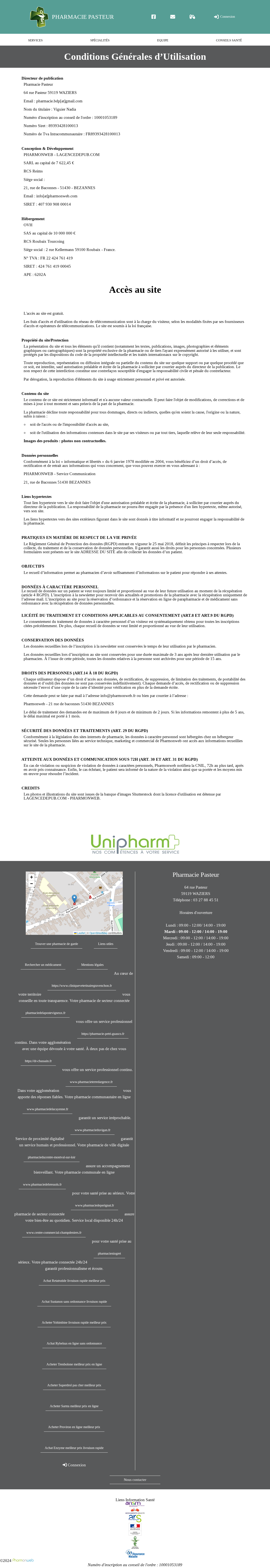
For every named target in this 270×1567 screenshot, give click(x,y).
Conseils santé (229, 40)
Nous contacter (135, 1480)
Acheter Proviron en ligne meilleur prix (74, 1427)
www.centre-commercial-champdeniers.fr (53, 1232)
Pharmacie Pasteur (83, 17)
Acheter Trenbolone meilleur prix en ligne (74, 1364)
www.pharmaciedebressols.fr (42, 1184)
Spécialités (99, 40)
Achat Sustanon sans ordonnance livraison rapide (74, 1301)
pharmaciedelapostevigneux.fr (45, 1013)
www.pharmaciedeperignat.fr (94, 1205)
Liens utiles (105, 944)
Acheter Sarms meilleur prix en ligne (74, 1406)
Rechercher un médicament (43, 964)
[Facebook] (154, 17)
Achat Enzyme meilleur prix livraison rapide (74, 1448)
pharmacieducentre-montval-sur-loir (51, 1157)
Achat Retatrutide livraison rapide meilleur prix (74, 1280)
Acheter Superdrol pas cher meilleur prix (74, 1385)
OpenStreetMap (98, 933)
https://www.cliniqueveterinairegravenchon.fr (82, 985)
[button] (74, 899)
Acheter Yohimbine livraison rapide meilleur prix (74, 1322)
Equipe (162, 40)
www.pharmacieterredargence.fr (91, 1082)
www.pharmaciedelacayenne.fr (47, 1109)
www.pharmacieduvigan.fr (92, 1130)
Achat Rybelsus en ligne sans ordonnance (74, 1343)
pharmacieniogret (109, 1253)
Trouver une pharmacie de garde (56, 944)
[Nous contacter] (172, 17)
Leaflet (81, 933)
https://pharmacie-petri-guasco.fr (102, 1034)
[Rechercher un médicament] (192, 17)
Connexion (227, 16)
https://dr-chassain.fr (38, 1061)
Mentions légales (92, 964)
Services (35, 40)
